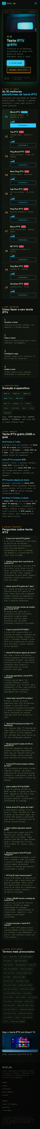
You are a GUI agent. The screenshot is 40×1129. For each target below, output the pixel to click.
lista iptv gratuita (10, 969)
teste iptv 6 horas (25, 985)
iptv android (7, 1017)
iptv (4, 956)
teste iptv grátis (21, 960)
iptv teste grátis (26, 956)
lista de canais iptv (24, 973)
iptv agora (18, 1001)
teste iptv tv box (9, 1013)
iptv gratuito (20, 965)
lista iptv (32, 965)
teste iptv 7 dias (9, 985)
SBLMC (9, 3)
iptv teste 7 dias (22, 981)
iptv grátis (7, 960)
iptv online (32, 997)
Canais (4, 1086)
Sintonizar (6, 1089)
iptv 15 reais (20, 997)
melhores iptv (8, 981)
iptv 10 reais (8, 997)
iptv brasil (7, 1001)
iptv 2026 (6, 977)
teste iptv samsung (26, 1009)
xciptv (5, 1021)
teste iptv (13, 956)
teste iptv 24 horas (10, 989)
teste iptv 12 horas (27, 989)
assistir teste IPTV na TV (20, 1054)
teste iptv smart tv (10, 1009)
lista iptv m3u (8, 973)
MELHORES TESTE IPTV (18, 70)
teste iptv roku (8, 1005)
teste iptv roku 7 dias (25, 1005)
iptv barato (27, 993)
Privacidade (6, 1110)
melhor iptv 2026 (19, 977)
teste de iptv (8, 965)
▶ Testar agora (15, 63)
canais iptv (29, 1001)
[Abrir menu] (36, 3)
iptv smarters (27, 1017)
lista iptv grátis (26, 969)
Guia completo (7, 1092)
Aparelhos (6, 1107)
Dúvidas (5, 1095)
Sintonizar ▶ (23, 125)
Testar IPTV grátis (9, 1104)
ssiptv (17, 1017)
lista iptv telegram (18, 1021)
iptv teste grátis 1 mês (11, 993)
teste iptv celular (25, 1013)
